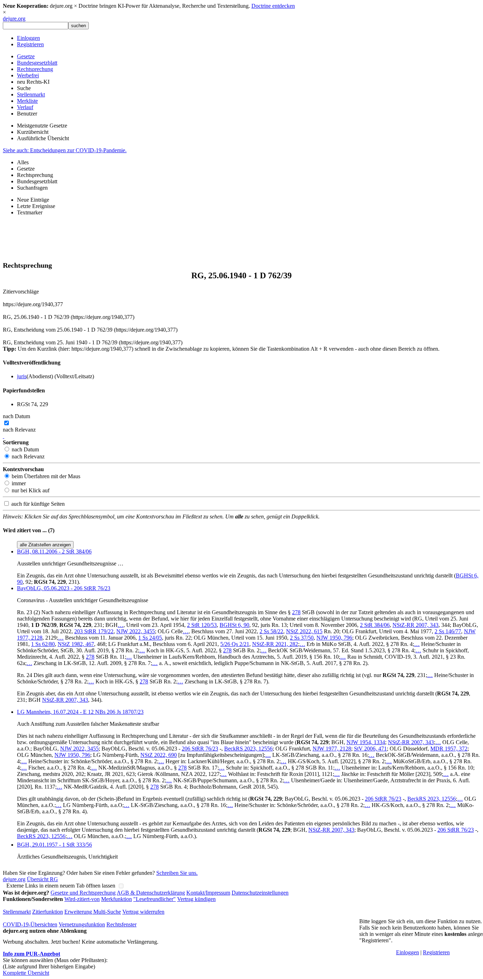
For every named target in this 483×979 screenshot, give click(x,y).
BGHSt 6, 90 (234, 625)
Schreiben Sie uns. (177, 873)
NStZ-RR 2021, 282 (275, 644)
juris (22, 376)
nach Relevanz (27, 456)
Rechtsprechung (35, 69)
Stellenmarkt (31, 94)
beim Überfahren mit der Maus (45, 476)
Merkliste (27, 101)
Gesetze (26, 56)
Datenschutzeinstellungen (260, 893)
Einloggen (28, 38)
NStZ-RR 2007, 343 (415, 625)
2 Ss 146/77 (448, 631)
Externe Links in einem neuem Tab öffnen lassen (60, 886)
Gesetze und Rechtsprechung (83, 893)
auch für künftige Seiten (37, 504)
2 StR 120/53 (202, 625)
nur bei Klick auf (30, 490)
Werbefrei (28, 75)
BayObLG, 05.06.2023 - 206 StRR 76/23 (63, 588)
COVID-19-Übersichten (30, 924)
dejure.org (14, 19)
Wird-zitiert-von (82, 899)
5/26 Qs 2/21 (234, 644)
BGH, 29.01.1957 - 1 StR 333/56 (54, 845)
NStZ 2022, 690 (158, 755)
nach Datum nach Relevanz (19, 423)
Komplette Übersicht (26, 973)
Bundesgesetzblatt (37, 63)
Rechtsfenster (121, 924)
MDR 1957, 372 (448, 749)
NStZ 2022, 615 (304, 631)
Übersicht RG (42, 879)
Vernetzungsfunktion (82, 924)
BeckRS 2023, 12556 (248, 749)
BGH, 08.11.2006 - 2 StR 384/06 (54, 551)
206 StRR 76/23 (200, 749)
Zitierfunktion (47, 912)
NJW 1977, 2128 (332, 749)
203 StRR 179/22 (94, 631)
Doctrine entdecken (273, 6)
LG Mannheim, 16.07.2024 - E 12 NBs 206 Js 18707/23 (80, 712)
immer (18, 483)
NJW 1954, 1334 (366, 742)
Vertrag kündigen (196, 899)
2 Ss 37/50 (302, 638)
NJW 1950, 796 (334, 638)
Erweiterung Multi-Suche (92, 912)
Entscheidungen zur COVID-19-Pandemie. (65, 150)
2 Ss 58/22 (271, 631)
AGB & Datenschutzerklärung (151, 893)
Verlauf (25, 107)
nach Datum (24, 449)
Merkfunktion (116, 899)
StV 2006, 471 (370, 749)
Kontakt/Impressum (208, 893)
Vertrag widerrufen (143, 912)
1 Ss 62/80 (43, 644)
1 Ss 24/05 (150, 638)
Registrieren (30, 44)
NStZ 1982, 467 (76, 644)
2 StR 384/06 (375, 625)
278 (296, 612)
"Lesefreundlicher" (154, 899)
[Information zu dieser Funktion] (3, 436)
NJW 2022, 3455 (135, 631)
